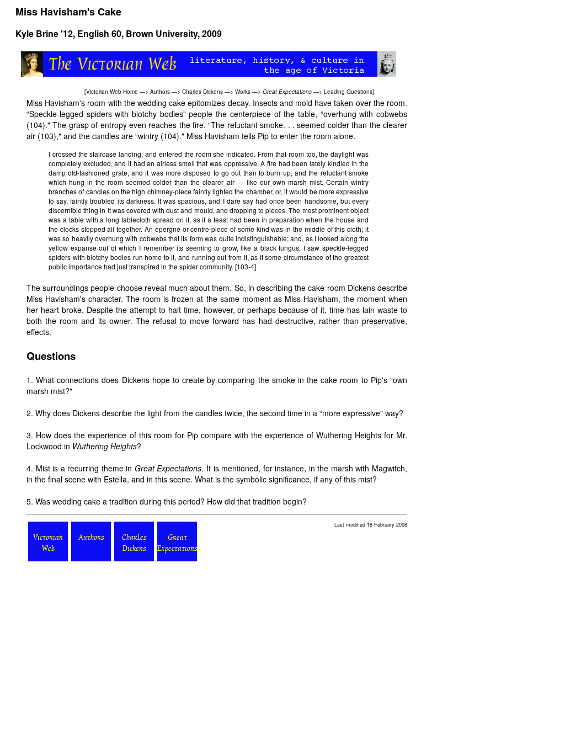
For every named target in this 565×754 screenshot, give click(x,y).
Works (242, 91)
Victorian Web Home (112, 91)
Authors (160, 91)
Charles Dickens (202, 91)
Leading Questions (348, 91)
